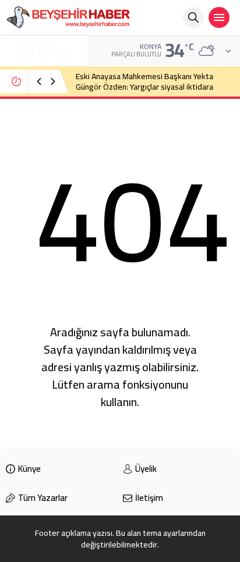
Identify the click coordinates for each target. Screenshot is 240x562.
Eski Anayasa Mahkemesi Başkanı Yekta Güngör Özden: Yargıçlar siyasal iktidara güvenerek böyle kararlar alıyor (144, 87)
